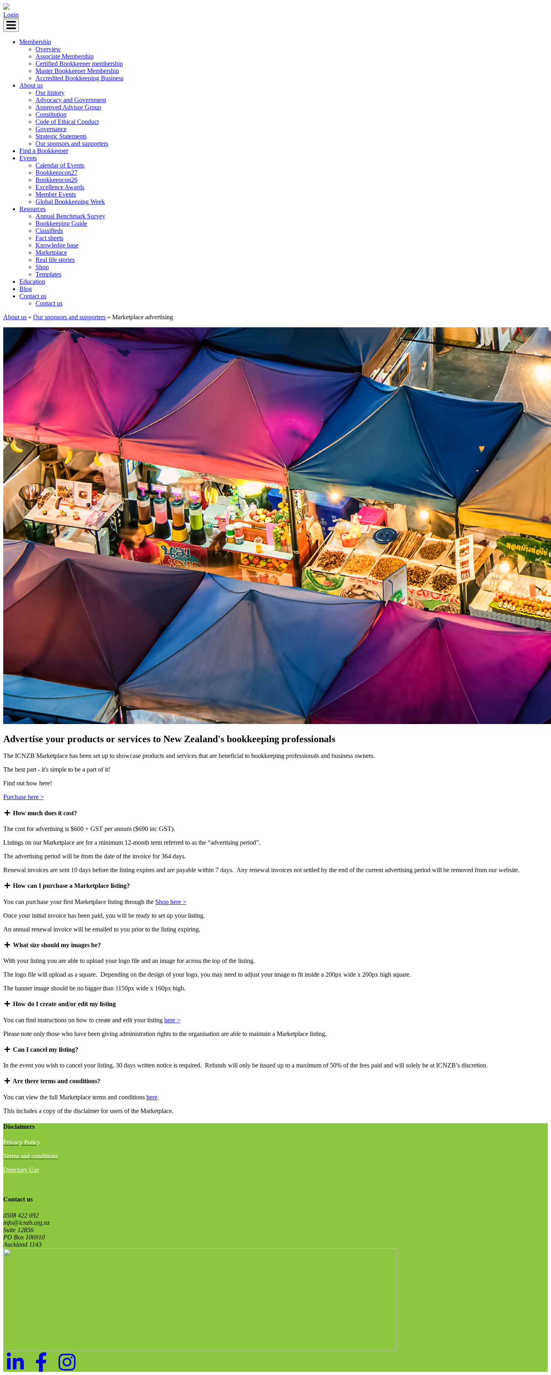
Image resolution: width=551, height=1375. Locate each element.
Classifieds (49, 230)
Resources (32, 208)
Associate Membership (64, 56)
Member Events (55, 194)
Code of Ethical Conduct (67, 121)
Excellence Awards (59, 187)
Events (28, 158)
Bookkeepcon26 (56, 179)
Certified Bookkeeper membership (79, 63)
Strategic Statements (61, 136)
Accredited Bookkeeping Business (79, 78)
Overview (48, 49)
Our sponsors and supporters (71, 143)
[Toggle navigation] (11, 25)
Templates (48, 274)
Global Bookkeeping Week (70, 201)
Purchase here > (23, 796)
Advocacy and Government (70, 99)
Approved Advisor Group (68, 107)
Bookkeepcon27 (56, 172)
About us (31, 85)
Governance (51, 129)
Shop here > (170, 901)
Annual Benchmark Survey (70, 216)
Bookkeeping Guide (61, 223)
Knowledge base (56, 245)
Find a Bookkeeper (43, 150)
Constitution (51, 114)
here (151, 1097)
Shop (42, 267)
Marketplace (51, 252)
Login (11, 14)
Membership (35, 41)
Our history (50, 92)
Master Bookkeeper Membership (77, 70)
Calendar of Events (59, 165)
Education (32, 281)
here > (172, 1020)
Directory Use (21, 1169)
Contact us (32, 296)
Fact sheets (49, 237)
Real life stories (55, 259)
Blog (25, 288)
